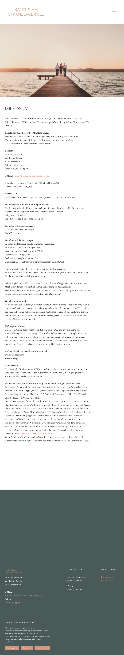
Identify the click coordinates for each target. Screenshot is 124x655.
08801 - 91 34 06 (12, 602)
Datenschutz (107, 576)
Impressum (106, 580)
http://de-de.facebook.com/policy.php (36, 433)
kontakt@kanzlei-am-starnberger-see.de (30, 175)
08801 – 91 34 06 (20, 165)
